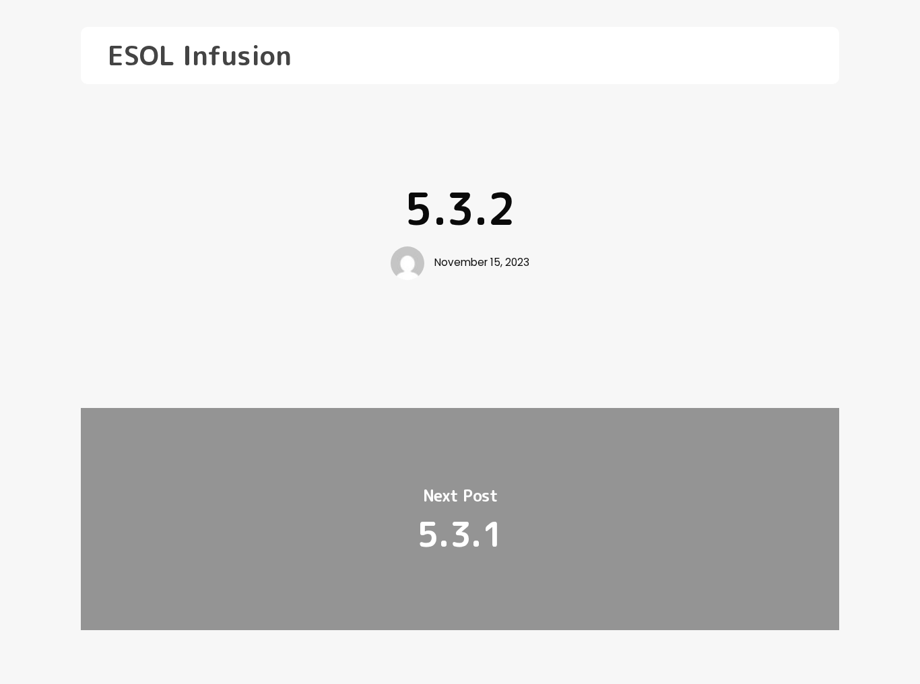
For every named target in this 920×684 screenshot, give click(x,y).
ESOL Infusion (200, 55)
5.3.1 (460, 519)
